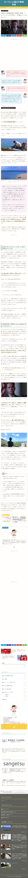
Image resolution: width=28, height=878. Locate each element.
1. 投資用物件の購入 (14, 675)
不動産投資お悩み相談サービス (9, 811)
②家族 (15, 696)
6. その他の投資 (14, 689)
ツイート (3, 800)
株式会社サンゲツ (14, 770)
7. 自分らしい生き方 (5, 10)
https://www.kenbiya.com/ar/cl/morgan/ (14, 785)
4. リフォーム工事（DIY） (14, 682)
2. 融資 (14, 679)
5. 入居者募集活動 (14, 685)
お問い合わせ (6, 817)
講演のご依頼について (8, 814)
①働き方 (15, 694)
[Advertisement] (14, 54)
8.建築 (14, 699)
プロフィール (6, 809)
